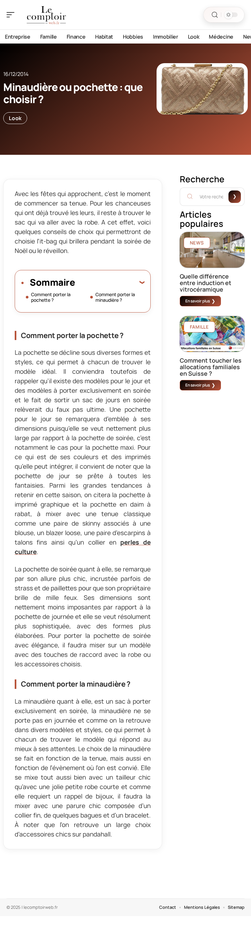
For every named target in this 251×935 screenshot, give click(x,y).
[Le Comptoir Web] (47, 14)
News (197, 243)
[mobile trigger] (12, 14)
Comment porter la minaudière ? (115, 297)
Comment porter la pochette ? (51, 297)
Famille (199, 327)
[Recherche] (214, 15)
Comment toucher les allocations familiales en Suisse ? (211, 366)
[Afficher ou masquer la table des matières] (109, 282)
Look (15, 118)
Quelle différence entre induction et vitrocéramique (205, 282)
